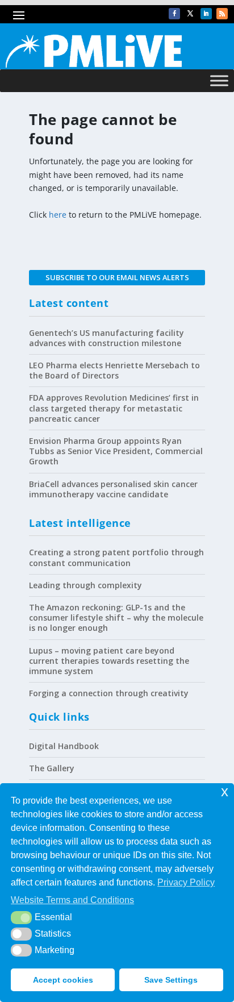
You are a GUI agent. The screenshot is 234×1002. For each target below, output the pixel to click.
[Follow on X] (190, 13)
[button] (21, 917)
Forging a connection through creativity (109, 693)
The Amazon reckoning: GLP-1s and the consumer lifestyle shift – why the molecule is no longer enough (116, 617)
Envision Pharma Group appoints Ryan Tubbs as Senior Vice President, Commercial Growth (116, 451)
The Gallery (51, 768)
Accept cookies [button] (63, 979)
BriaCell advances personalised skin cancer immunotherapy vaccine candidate (113, 489)
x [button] (224, 791)
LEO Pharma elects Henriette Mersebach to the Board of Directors (114, 370)
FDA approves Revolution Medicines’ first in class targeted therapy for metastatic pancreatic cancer (114, 407)
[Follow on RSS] (222, 13)
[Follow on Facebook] (174, 13)
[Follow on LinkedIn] (206, 13)
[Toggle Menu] (219, 81)
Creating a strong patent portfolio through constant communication (116, 557)
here (57, 214)
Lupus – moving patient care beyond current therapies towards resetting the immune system (109, 660)
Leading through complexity (85, 585)
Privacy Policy (186, 882)
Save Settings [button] (171, 979)
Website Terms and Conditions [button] (72, 900)
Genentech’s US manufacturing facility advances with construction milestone (106, 337)
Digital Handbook (64, 746)
